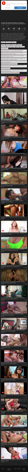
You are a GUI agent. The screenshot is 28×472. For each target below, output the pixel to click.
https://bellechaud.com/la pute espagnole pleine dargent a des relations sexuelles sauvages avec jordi (13, 59)
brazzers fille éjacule (6, 68)
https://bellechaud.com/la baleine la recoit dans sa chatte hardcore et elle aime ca (12, 71)
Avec (14, 46)
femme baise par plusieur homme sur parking (10, 72)
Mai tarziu (8, 7)
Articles (3, 468)
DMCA (19, 468)
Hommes (22, 46)
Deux (18, 46)
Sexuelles (4, 46)
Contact (15, 468)
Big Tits (3, 42)
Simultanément (4, 48)
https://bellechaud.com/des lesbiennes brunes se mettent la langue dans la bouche (13, 66)
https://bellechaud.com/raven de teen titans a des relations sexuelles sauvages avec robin (13, 56)
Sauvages (9, 46)
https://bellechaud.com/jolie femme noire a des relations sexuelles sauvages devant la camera (12, 53)
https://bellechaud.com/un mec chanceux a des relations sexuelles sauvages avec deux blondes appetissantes (12, 51)
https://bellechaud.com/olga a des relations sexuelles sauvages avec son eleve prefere (14, 62)
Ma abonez (20, 7)
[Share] (24, 28)
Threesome (9, 42)
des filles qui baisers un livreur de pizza (9, 63)
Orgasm (14, 42)
